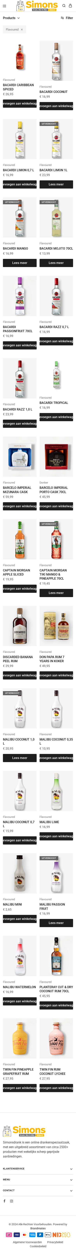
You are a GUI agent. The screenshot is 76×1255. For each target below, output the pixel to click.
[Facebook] (4, 1201)
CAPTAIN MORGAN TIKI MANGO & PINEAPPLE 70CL (53, 575)
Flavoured (12, 29)
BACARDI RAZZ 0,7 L (54, 327)
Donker (44, 482)
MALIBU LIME (49, 822)
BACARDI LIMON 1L (53, 170)
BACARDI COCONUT (54, 92)
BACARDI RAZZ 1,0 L (17, 409)
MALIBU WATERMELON (19, 987)
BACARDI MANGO (15, 248)
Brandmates (38, 1228)
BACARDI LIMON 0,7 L (18, 170)
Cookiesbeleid (38, 1246)
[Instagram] (11, 1201)
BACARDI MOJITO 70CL (56, 248)
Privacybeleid (55, 1242)
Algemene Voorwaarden (27, 1242)
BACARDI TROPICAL (54, 403)
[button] (20, 104)
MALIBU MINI (12, 904)
